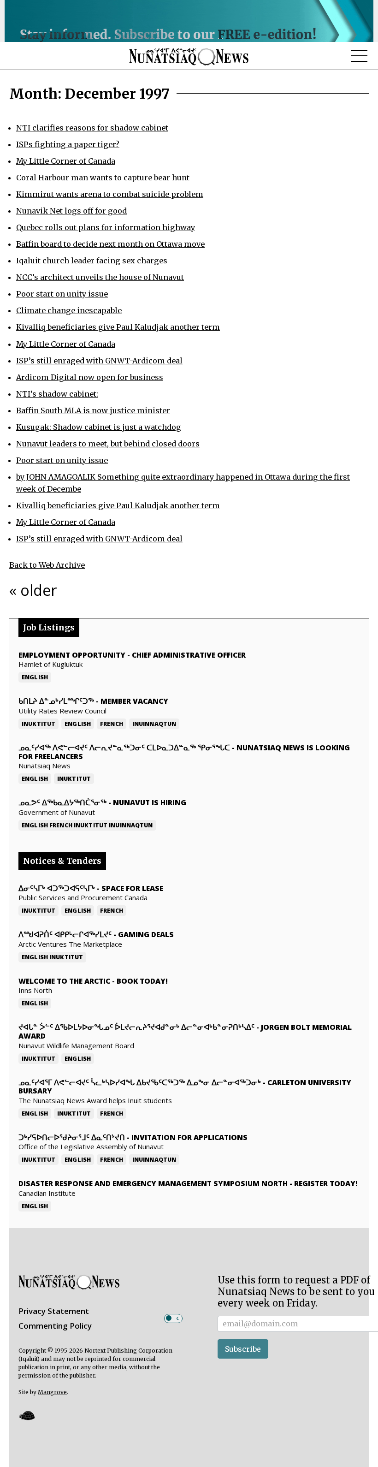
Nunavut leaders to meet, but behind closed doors (108, 443)
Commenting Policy (55, 1325)
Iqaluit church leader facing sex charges (91, 260)
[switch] (173, 1318)
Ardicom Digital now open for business (89, 377)
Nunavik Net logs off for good (71, 210)
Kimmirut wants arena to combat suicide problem (109, 194)
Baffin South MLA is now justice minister (93, 410)
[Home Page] (189, 56)
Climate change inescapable (69, 310)
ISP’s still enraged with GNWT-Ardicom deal (99, 360)
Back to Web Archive (47, 565)
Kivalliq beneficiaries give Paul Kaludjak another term (118, 327)
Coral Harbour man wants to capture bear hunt (102, 177)
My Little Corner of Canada (65, 161)
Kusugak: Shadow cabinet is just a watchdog (98, 427)
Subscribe (243, 1349)
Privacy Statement (53, 1311)
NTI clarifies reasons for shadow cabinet (92, 127)
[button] (26, 1415)
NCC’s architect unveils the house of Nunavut (100, 277)
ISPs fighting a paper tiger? (67, 144)
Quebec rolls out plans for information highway (105, 227)
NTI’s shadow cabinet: (57, 393)
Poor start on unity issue (62, 293)
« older (33, 590)
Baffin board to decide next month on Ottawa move (110, 244)
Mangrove (52, 1392)
